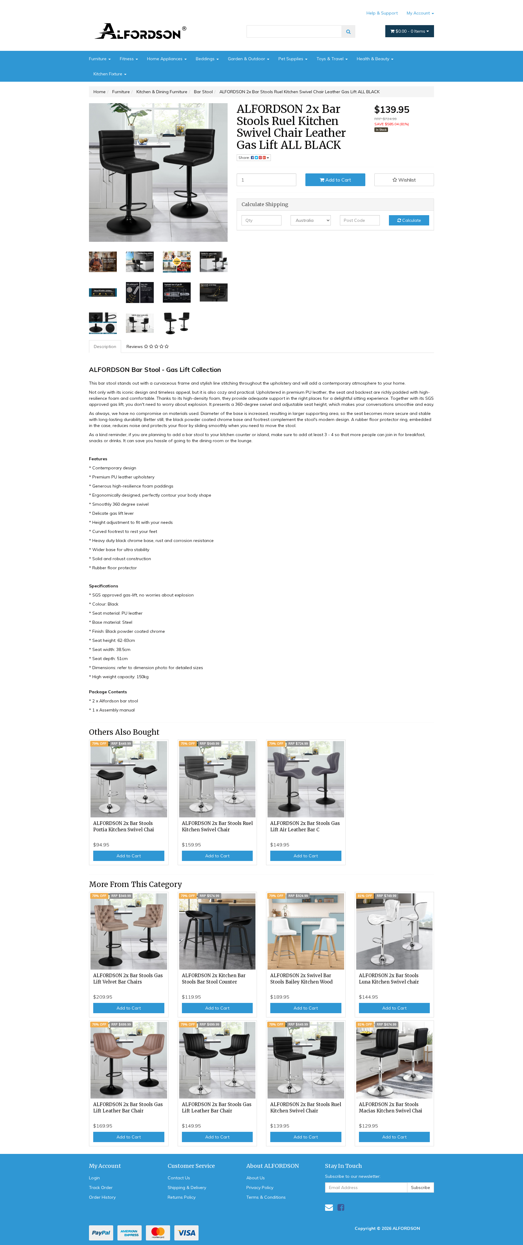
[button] (404, 179)
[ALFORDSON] (143, 22)
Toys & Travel (331, 58)
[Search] (348, 31)
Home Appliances (165, 58)
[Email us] (329, 1207)
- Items (411, 31)
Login (94, 1178)
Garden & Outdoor (247, 58)
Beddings (206, 58)
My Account (419, 13)
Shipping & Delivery (187, 1187)
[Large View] (103, 262)
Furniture (98, 58)
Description (105, 346)
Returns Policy (182, 1197)
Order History (102, 1197)
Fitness (127, 58)
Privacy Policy (259, 1187)
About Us (255, 1178)
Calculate (411, 220)
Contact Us (179, 1178)
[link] (340, 1207)
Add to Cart (337, 180)
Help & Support (382, 13)
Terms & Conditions (266, 1197)
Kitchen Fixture (108, 74)
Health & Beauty (373, 58)
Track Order (101, 1187)
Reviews (135, 346)
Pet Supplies (291, 58)
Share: (244, 157)
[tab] (105, 346)
